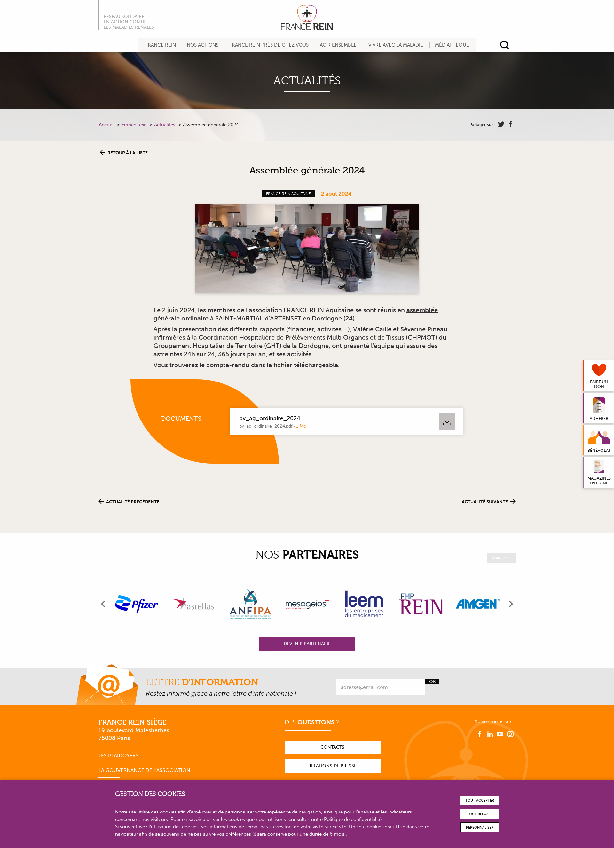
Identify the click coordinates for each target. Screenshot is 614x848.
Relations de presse (332, 765)
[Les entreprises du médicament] (364, 604)
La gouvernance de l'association (144, 770)
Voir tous (501, 558)
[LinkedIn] (490, 734)
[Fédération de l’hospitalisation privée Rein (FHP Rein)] (421, 604)
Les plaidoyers (118, 755)
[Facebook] (480, 734)
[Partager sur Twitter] (501, 124)
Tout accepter (479, 800)
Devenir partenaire (307, 643)
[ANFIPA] (250, 604)
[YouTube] (500, 734)
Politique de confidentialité (353, 819)
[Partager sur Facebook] (511, 124)
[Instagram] (510, 734)
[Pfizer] (136, 604)
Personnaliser (479, 827)
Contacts (332, 747)
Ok (432, 681)
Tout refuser (479, 814)
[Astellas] (193, 604)
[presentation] (103, 604)
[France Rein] (307, 17)
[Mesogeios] (307, 604)
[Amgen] (478, 604)
